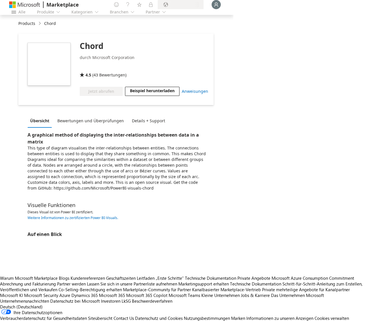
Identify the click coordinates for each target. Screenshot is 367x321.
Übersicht (39, 120)
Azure (64, 295)
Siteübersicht (100, 318)
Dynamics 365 (84, 295)
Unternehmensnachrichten (24, 301)
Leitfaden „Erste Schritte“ (160, 278)
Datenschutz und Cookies (159, 318)
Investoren (110, 301)
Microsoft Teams (184, 295)
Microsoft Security (41, 295)
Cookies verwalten (332, 318)
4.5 (88, 75)
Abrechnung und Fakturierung (28, 284)
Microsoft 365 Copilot (146, 295)
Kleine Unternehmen (220, 295)
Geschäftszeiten (121, 278)
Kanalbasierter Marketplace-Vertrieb (226, 289)
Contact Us (124, 318)
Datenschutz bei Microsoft (75, 301)
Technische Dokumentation (210, 278)
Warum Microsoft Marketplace (29, 278)
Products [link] (26, 23)
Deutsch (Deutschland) (21, 307)
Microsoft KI (11, 295)
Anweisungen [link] (195, 91)
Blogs (64, 278)
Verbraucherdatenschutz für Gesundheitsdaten (43, 318)
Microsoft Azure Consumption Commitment (313, 278)
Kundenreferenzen (88, 278)
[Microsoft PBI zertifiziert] (96, 67)
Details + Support (148, 120)
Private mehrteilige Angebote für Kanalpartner (306, 289)
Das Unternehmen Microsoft (297, 295)
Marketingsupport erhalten (203, 284)
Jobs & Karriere (255, 295)
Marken (238, 318)
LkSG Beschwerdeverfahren (147, 301)
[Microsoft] (24, 4)
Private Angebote (253, 278)
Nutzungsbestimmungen (207, 318)
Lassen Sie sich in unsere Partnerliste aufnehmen (132, 284)
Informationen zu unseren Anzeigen (279, 318)
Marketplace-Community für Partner (157, 289)
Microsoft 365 (112, 295)
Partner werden (71, 284)
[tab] (41, 120)
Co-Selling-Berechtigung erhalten (90, 289)
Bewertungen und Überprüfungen (90, 120)
